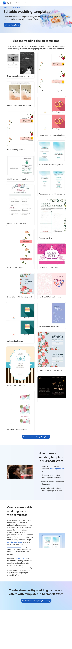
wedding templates (57, 468)
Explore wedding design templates (36, 437)
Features (18, 3)
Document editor (15, 7)
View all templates (12, 25)
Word (9, 3)
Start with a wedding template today (36, 601)
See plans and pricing (32, 3)
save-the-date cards (14, 542)
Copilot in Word (21, 558)
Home (5, 7)
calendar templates (14, 547)
